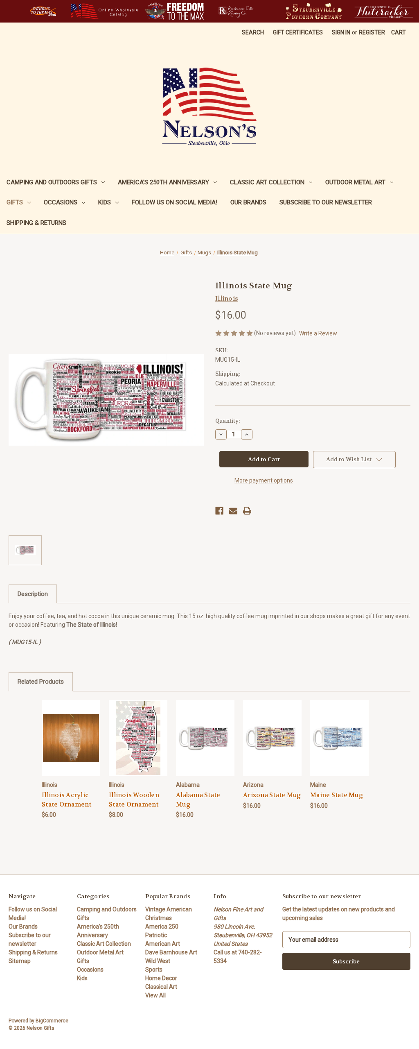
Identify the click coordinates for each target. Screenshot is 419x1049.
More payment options (263, 480)
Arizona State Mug (272, 795)
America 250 (161, 926)
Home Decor (161, 978)
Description (33, 594)
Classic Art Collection (267, 182)
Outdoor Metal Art (355, 182)
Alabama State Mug (198, 800)
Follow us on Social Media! (174, 202)
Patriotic (156, 935)
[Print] (247, 511)
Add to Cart (71, 744)
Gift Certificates (298, 32)
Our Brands (248, 202)
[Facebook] (219, 511)
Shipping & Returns (36, 223)
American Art (162, 943)
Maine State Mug (336, 795)
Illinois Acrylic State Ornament (67, 800)
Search (253, 32)
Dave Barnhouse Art (171, 952)
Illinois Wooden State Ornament (134, 800)
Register (372, 32)
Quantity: (227, 420)
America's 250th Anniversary (163, 182)
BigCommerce (52, 1021)
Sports (153, 969)
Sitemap (20, 961)
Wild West (157, 961)
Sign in (341, 32)
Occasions (60, 202)
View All (155, 995)
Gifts (15, 202)
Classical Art (161, 986)
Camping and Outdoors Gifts (52, 182)
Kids (104, 202)
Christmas (158, 918)
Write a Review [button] (318, 333)
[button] (42, 11)
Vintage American (168, 909)
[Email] (233, 511)
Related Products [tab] (41, 681)
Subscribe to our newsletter (325, 202)
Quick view (70, 730)
